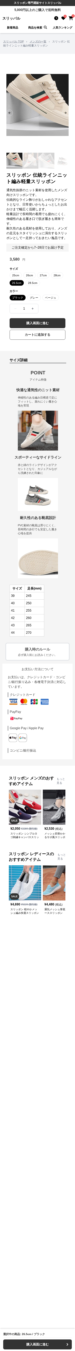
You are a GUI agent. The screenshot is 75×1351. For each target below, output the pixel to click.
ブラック (17, 297)
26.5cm (16, 282)
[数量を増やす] (33, 309)
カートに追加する (37, 334)
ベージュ (50, 297)
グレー (34, 297)
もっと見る (61, 780)
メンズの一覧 (38, 41)
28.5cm (32, 282)
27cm (43, 275)
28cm (57, 275)
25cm (15, 275)
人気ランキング (62, 27)
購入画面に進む (37, 323)
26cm (29, 275)
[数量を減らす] (15, 309)
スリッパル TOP (13, 41)
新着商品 (12, 27)
